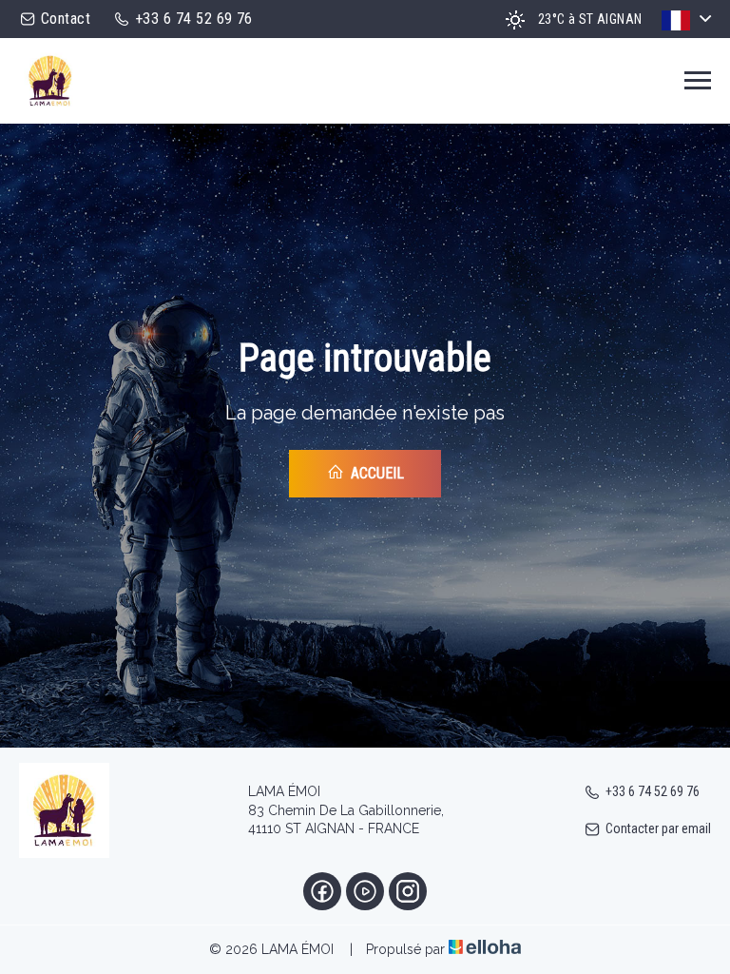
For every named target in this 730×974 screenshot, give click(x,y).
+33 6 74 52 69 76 (652, 791)
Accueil (375, 473)
